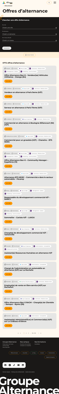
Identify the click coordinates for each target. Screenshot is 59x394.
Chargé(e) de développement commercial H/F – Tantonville (25, 234)
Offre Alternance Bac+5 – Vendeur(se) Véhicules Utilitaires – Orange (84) (26, 76)
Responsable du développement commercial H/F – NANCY (27, 198)
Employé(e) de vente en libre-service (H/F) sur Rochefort (25, 286)
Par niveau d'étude (6, 37)
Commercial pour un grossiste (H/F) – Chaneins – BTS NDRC (28, 141)
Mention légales (6, 371)
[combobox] (29, 27)
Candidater (37, 344)
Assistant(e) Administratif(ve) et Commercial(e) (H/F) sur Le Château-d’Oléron (28, 320)
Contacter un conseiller (25, 345)
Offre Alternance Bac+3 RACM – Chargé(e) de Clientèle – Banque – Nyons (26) (29, 303)
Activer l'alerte (30, 54)
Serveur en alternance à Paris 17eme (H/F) (23, 108)
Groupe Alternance (9, 342)
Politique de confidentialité (17, 371)
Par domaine (5, 31)
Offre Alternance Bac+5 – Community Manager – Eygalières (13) (26, 161)
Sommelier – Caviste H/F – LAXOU (19, 217)
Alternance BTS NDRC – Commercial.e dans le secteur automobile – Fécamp (28, 178)
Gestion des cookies (30, 371)
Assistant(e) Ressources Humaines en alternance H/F (28, 253)
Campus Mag (6, 345)
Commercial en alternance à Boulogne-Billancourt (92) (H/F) (29, 124)
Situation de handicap (25, 344)
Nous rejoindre (6, 347)
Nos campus (24, 342)
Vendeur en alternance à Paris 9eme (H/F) (23, 92)
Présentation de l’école (8, 344)
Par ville (4, 24)
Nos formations (40, 342)
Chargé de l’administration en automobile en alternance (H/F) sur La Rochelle (24, 269)
